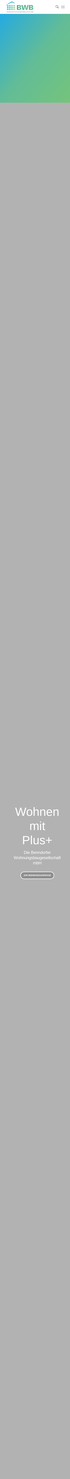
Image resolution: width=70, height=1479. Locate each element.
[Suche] (55, 7)
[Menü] (63, 7)
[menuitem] (55, 7)
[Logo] (29, 7)
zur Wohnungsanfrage (37, 875)
